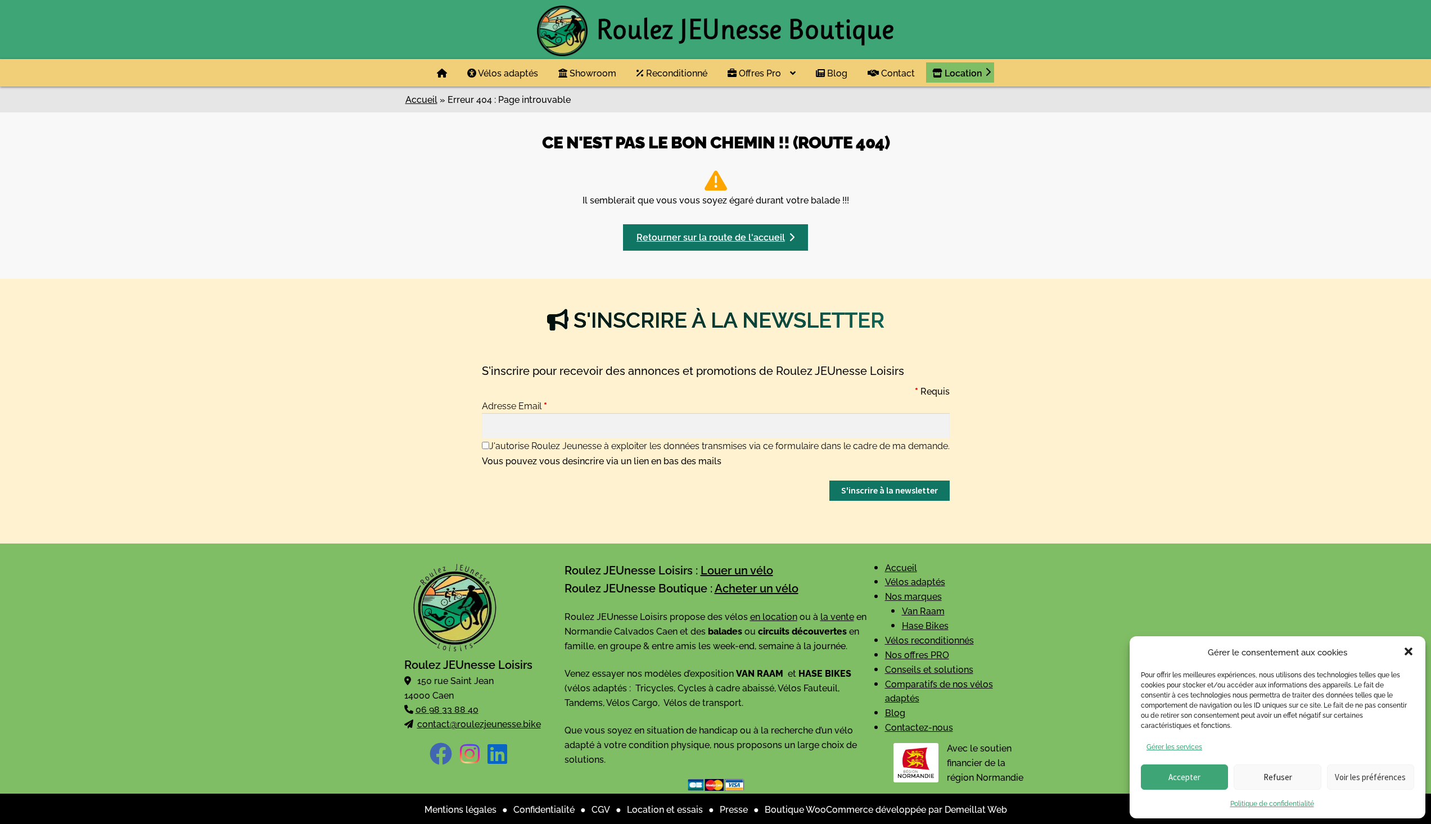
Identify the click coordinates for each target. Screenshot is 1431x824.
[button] (1408, 651)
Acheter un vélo (756, 587)
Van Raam (923, 610)
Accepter (1184, 777)
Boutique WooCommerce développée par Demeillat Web (886, 808)
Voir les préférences (1370, 777)
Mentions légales (460, 808)
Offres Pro (759, 72)
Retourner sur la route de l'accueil (710, 236)
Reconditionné (675, 72)
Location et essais (665, 808)
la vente (837, 616)
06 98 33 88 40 (447, 709)
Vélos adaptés (507, 72)
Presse (734, 808)
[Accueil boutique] (442, 73)
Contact (897, 72)
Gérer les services (1174, 746)
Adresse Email (514, 405)
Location (962, 72)
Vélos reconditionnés (929, 639)
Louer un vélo (737, 569)
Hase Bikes (925, 625)
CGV (601, 808)
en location (773, 616)
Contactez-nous (919, 727)
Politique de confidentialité (1272, 803)
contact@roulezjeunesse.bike (479, 723)
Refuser (1277, 777)
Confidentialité (544, 808)
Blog (836, 72)
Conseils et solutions (929, 669)
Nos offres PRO (917, 654)
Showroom (591, 72)
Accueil (421, 99)
